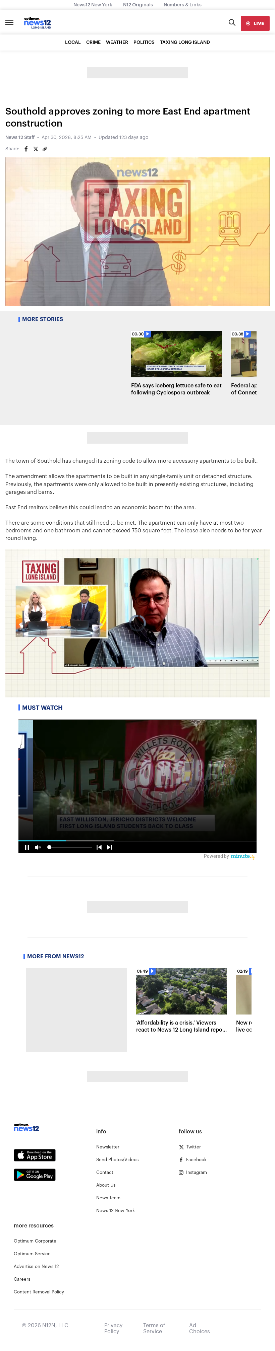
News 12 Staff (20, 137)
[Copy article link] (45, 149)
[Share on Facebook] (26, 149)
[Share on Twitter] (35, 149)
